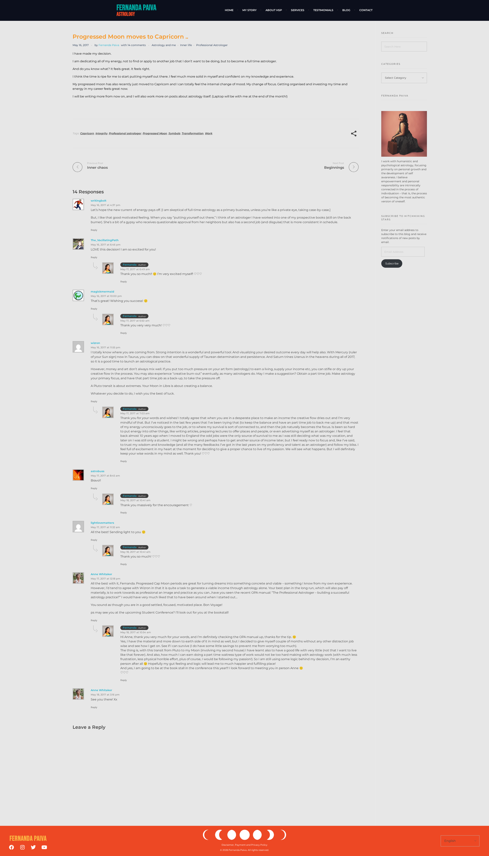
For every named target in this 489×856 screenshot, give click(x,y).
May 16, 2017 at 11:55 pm (105, 347)
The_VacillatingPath (105, 240)
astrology (126, 14)
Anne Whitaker (101, 574)
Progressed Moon (155, 133)
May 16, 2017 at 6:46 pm (106, 244)
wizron (95, 343)
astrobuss (97, 471)
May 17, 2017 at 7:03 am (135, 413)
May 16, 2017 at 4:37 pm (105, 205)
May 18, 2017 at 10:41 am (135, 500)
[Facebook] (11, 847)
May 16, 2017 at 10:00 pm (106, 295)
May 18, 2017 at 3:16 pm (105, 694)
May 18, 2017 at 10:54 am (135, 632)
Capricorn (87, 133)
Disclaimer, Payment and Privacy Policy (244, 844)
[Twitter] (33, 847)
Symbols (174, 133)
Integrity (102, 133)
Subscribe (391, 263)
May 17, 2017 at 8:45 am (105, 475)
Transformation (193, 133)
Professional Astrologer (212, 45)
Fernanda (130, 264)
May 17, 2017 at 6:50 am (135, 320)
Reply (94, 230)
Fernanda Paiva (136, 7)
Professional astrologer (125, 133)
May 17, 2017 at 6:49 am (135, 269)
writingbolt (98, 200)
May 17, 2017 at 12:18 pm (105, 578)
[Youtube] (44, 847)
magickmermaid (102, 291)
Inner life (186, 45)
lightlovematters (102, 522)
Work (208, 133)
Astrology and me (164, 45)
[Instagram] (22, 847)
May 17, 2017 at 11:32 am (105, 527)
